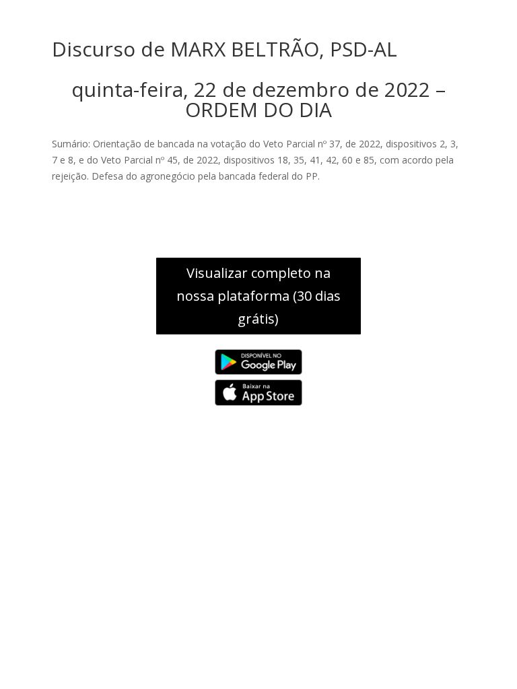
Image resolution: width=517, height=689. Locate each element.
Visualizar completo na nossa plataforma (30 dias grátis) (258, 296)
